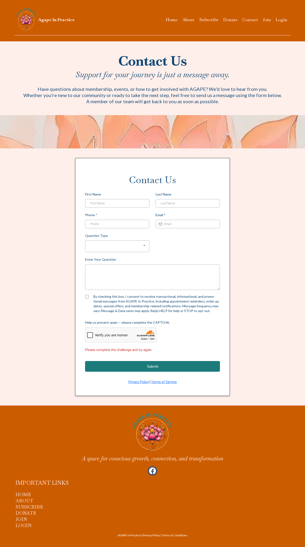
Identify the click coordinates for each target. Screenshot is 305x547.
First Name (93, 194)
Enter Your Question (100, 259)
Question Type (96, 236)
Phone (91, 215)
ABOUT (24, 501)
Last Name (163, 194)
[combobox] (117, 246)
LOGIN (23, 525)
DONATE (25, 513)
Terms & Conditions (175, 535)
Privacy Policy (138, 382)
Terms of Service (164, 382)
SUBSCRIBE (29, 507)
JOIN (21, 519)
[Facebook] (152, 470)
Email (161, 215)
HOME (23, 494)
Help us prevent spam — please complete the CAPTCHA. (127, 322)
